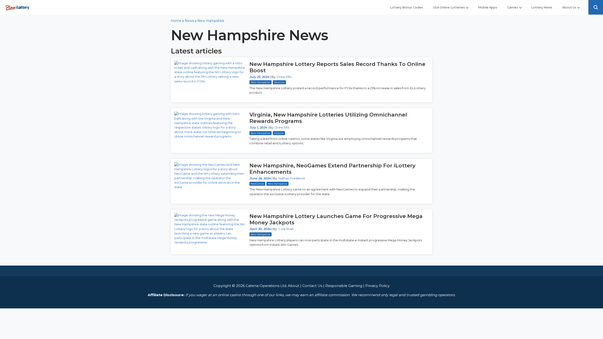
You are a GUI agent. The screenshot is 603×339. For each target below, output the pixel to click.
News (189, 21)
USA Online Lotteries (449, 7)
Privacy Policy (377, 285)
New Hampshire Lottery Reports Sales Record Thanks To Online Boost (337, 67)
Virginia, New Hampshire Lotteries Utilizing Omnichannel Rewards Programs (328, 117)
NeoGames (257, 183)
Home (176, 21)
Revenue (279, 82)
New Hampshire (210, 21)
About (293, 285)
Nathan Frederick (291, 178)
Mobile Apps (487, 7)
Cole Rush (286, 229)
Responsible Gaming (343, 285)
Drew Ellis (284, 77)
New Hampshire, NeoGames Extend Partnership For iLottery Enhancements (332, 168)
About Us (569, 7)
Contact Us (312, 285)
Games (512, 7)
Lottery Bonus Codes (406, 7)
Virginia (279, 133)
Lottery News (541, 7)
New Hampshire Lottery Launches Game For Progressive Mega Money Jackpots (336, 219)
